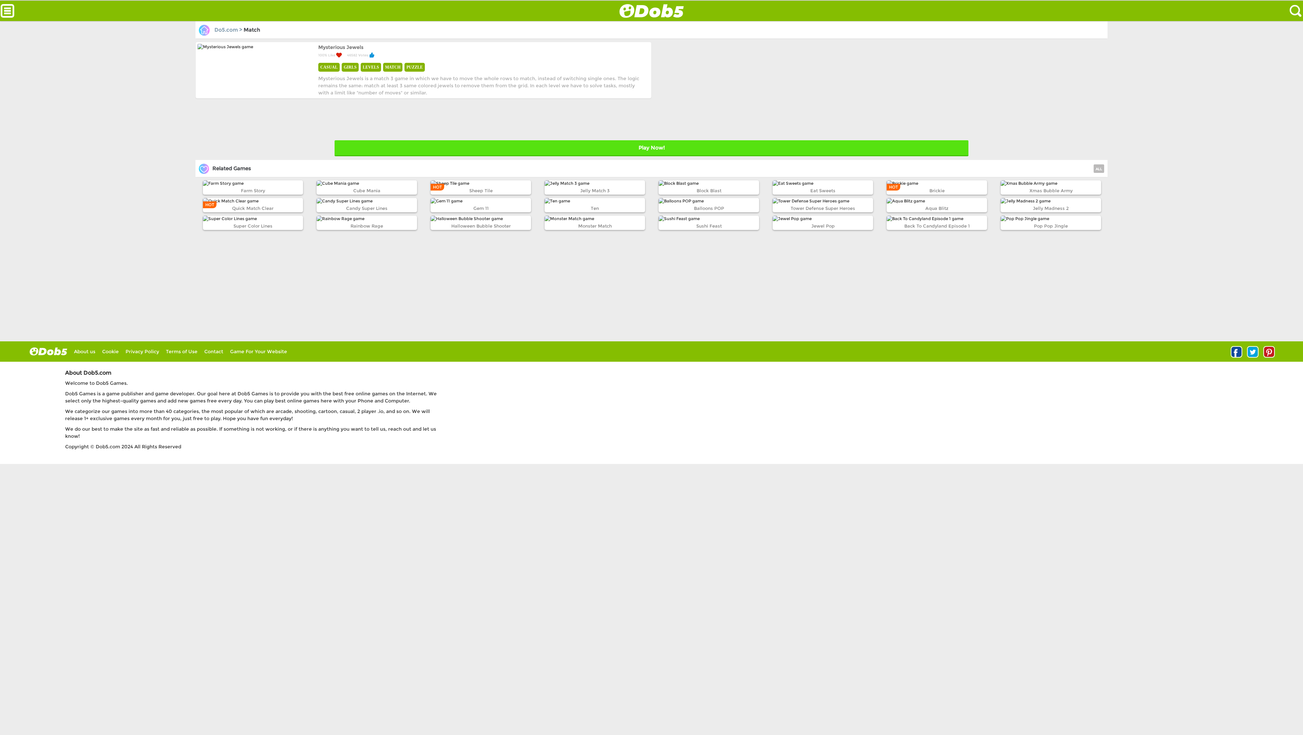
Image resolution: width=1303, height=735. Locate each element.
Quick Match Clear (252, 208)
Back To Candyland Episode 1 (937, 226)
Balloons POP (709, 208)
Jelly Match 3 (595, 190)
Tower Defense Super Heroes (823, 208)
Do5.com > (228, 29)
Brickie (937, 190)
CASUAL (329, 67)
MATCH (392, 67)
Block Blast (709, 190)
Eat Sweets (822, 190)
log (48, 351)
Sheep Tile (481, 190)
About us (84, 351)
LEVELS (371, 67)
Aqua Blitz (936, 208)
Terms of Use (181, 351)
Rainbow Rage (367, 226)
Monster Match (595, 226)
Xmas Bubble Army (1051, 190)
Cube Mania (366, 190)
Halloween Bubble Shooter (481, 226)
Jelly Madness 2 (1051, 208)
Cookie (110, 351)
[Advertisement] (873, 89)
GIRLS (350, 67)
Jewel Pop (823, 226)
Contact (213, 351)
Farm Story (253, 190)
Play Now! (652, 147)
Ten (595, 208)
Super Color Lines (252, 226)
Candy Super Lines (367, 208)
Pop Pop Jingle (1051, 226)
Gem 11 (481, 208)
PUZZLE (415, 67)
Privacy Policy (142, 351)
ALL (1099, 169)
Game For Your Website (258, 351)
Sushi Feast (709, 226)
